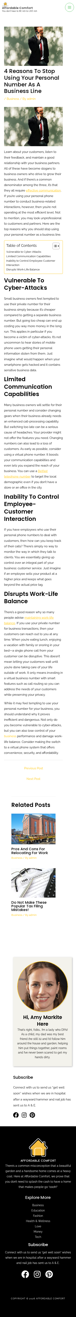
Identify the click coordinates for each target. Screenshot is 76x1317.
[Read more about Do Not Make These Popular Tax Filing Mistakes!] (33, 882)
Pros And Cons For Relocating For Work (29, 850)
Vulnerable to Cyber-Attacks (23, 251)
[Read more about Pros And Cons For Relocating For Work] (33, 828)
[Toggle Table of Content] (54, 246)
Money (38, 1231)
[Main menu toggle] (69, 7)
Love (38, 1226)
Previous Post (33, 768)
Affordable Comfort (17, 8)
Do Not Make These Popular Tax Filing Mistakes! (29, 906)
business (10, 736)
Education (38, 1210)
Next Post (33, 778)
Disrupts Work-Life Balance (23, 269)
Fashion (38, 1215)
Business (13, 98)
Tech (38, 1237)
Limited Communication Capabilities (28, 256)
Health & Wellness (38, 1221)
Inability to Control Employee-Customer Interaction (30, 263)
